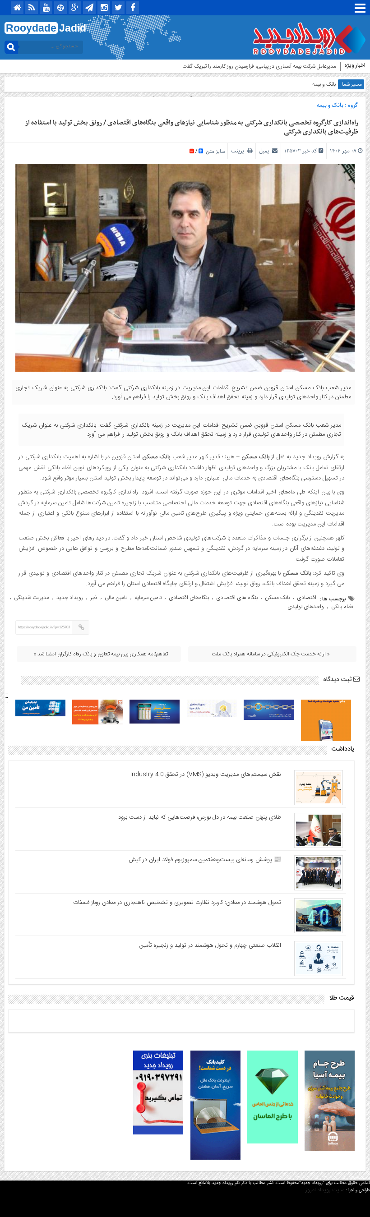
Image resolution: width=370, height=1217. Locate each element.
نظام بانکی (342, 606)
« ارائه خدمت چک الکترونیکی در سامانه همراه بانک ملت (271, 654)
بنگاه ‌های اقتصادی (237, 597)
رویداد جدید (69, 597)
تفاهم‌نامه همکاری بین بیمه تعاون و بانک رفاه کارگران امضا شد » (100, 654)
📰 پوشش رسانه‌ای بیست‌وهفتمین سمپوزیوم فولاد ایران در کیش (205, 860)
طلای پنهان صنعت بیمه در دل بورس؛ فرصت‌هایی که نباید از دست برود (199, 817)
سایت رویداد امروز (324, 1189)
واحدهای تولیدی (305, 606)
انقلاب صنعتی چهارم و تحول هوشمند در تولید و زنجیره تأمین (210, 945)
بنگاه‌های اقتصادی (189, 597)
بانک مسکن (277, 597)
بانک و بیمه (324, 84)
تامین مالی (116, 597)
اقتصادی (306, 597)
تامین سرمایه (148, 597)
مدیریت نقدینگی (31, 597)
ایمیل (265, 151)
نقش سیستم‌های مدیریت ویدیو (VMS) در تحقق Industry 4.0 (205, 774)
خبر (93, 597)
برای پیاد (327, 66)
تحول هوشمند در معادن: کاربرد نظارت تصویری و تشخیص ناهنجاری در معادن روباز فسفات (177, 903)
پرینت (239, 151)
